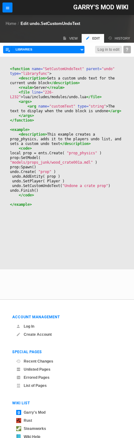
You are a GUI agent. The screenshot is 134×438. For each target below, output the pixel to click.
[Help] (127, 49)
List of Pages (35, 385)
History (122, 38)
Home (11, 23)
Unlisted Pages (37, 369)
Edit (96, 38)
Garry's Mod (34, 412)
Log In (29, 326)
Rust (28, 420)
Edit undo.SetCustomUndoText (50, 23)
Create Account (38, 334)
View (73, 38)
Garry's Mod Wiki (100, 7)
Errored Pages (37, 377)
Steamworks (35, 428)
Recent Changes (38, 361)
